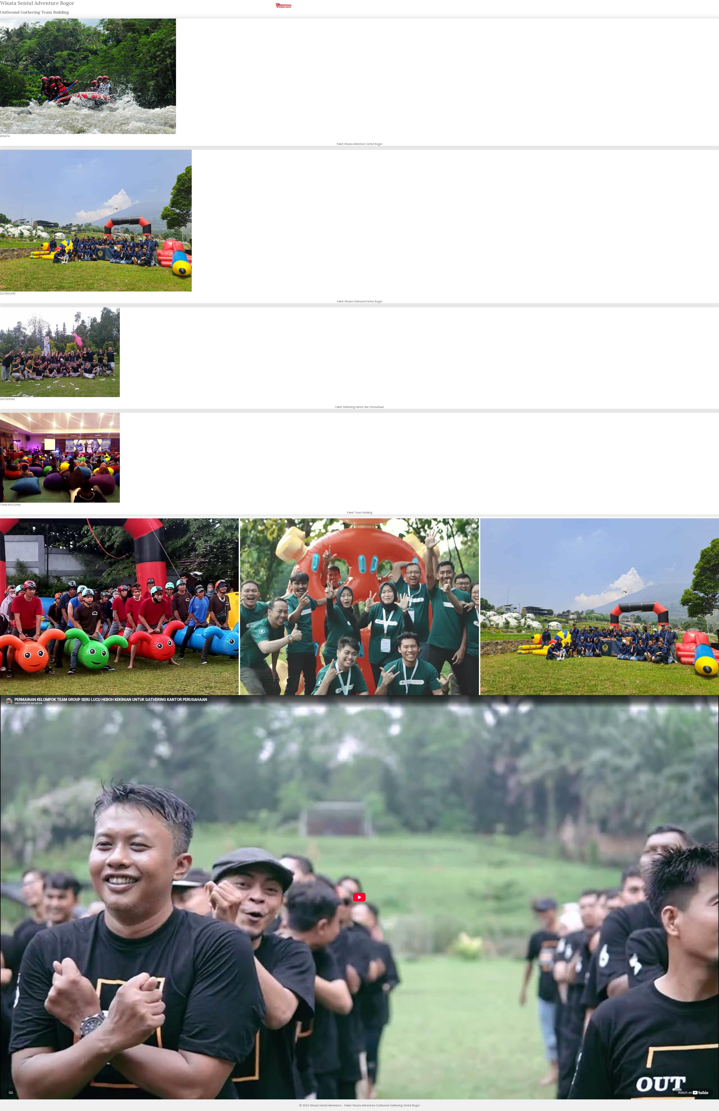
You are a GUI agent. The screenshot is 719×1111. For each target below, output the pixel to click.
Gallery (433, 5)
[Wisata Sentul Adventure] (283, 5)
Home (394, 5)
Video (412, 5)
